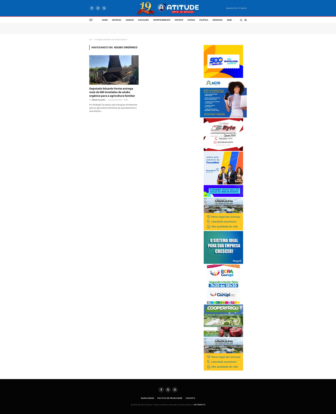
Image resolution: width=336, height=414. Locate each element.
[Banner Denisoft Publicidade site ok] (223, 263)
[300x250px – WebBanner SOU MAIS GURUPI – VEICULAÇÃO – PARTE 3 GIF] (223, 303)
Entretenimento (161, 20)
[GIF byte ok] (223, 150)
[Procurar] (245, 20)
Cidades (130, 20)
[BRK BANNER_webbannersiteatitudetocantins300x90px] (223, 196)
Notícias (116, 20)
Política (203, 20)
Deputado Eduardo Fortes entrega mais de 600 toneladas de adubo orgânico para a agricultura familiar (112, 92)
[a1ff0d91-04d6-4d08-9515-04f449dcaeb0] (223, 184)
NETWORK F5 (199, 405)
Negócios (217, 20)
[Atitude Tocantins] (168, 8)
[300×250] (223, 77)
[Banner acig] (223, 117)
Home (105, 20)
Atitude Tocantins (98, 100)
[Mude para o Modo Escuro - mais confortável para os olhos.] (241, 20)
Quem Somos (147, 398)
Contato (190, 398)
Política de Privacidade (169, 398)
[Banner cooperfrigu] (223, 336)
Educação (143, 20)
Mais (229, 20)
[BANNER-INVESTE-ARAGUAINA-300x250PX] (223, 230)
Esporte (179, 20)
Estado (191, 20)
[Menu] (91, 20)
